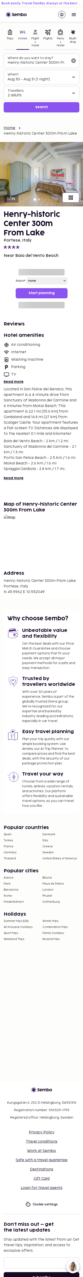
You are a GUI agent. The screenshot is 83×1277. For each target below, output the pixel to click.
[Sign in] (61, 14)
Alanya (8, 878)
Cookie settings (45, 1204)
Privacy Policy (41, 1132)
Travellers (16, 91)
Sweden (48, 852)
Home (9, 128)
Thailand (10, 858)
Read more (14, 381)
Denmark (48, 834)
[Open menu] (73, 14)
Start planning (42, 293)
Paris (7, 884)
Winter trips (50, 921)
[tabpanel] (41, 83)
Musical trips (51, 939)
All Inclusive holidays (18, 927)
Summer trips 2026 (16, 921)
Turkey (8, 840)
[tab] (10, 39)
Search (41, 107)
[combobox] (38, 62)
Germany (10, 852)
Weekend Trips (14, 939)
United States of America (59, 858)
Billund (47, 878)
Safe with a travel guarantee (42, 1160)
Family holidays (53, 933)
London (47, 890)
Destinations (41, 1169)
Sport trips (11, 933)
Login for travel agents (41, 1188)
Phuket (47, 896)
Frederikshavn (14, 902)
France (8, 846)
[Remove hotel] (73, 60)
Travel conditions (41, 1141)
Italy (45, 840)
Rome (8, 896)
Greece (47, 846)
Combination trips (55, 927)
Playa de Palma (53, 884)
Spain (8, 834)
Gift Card (42, 1178)
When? (13, 74)
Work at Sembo (41, 1151)
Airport (20, 281)
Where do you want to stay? (30, 58)
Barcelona (11, 890)
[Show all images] (70, 197)
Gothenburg (51, 902)
